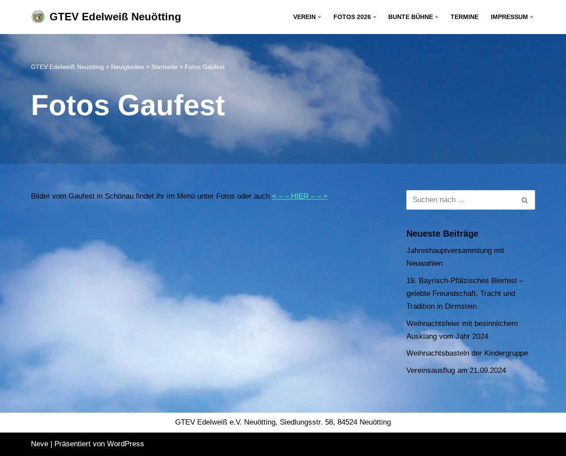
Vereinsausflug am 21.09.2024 (456, 370)
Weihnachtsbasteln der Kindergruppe (467, 353)
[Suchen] (525, 200)
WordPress (125, 444)
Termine (464, 17)
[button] (319, 17)
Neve (39, 444)
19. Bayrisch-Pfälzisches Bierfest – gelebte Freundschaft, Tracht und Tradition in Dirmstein (464, 293)
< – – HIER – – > (300, 196)
